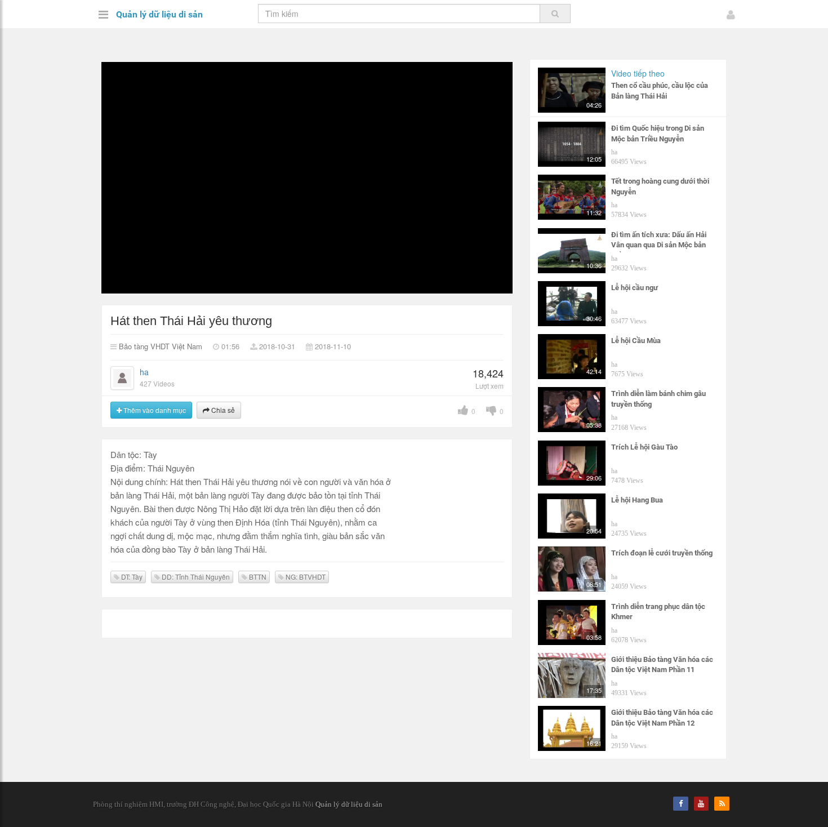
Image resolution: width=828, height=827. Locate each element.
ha (144, 371)
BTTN (256, 576)
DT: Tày (131, 576)
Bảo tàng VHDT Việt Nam (160, 346)
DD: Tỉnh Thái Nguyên (195, 576)
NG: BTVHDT (305, 576)
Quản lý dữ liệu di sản (159, 14)
